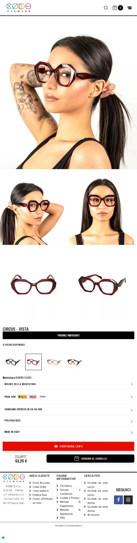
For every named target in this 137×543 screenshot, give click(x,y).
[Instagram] (128, 499)
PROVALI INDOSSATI (68, 335)
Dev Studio (59, 526)
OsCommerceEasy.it (73, 526)
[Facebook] (118, 499)
